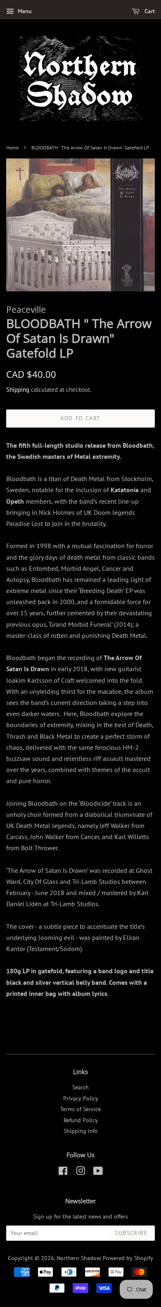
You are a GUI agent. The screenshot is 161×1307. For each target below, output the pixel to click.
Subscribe (131, 1233)
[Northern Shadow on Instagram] (80, 1172)
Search (80, 1087)
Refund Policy (81, 1120)
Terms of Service (80, 1109)
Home (12, 147)
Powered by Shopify (128, 1258)
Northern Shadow (78, 1258)
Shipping (17, 389)
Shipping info (81, 1131)
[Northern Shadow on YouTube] (98, 1172)
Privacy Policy (80, 1098)
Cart (149, 11)
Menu (24, 11)
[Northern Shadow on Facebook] (63, 1172)
